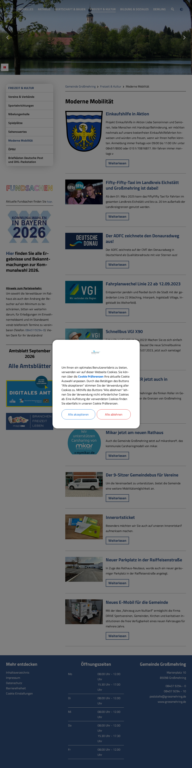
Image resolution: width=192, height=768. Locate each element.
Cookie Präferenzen (91, 376)
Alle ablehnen (113, 414)
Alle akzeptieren (78, 414)
